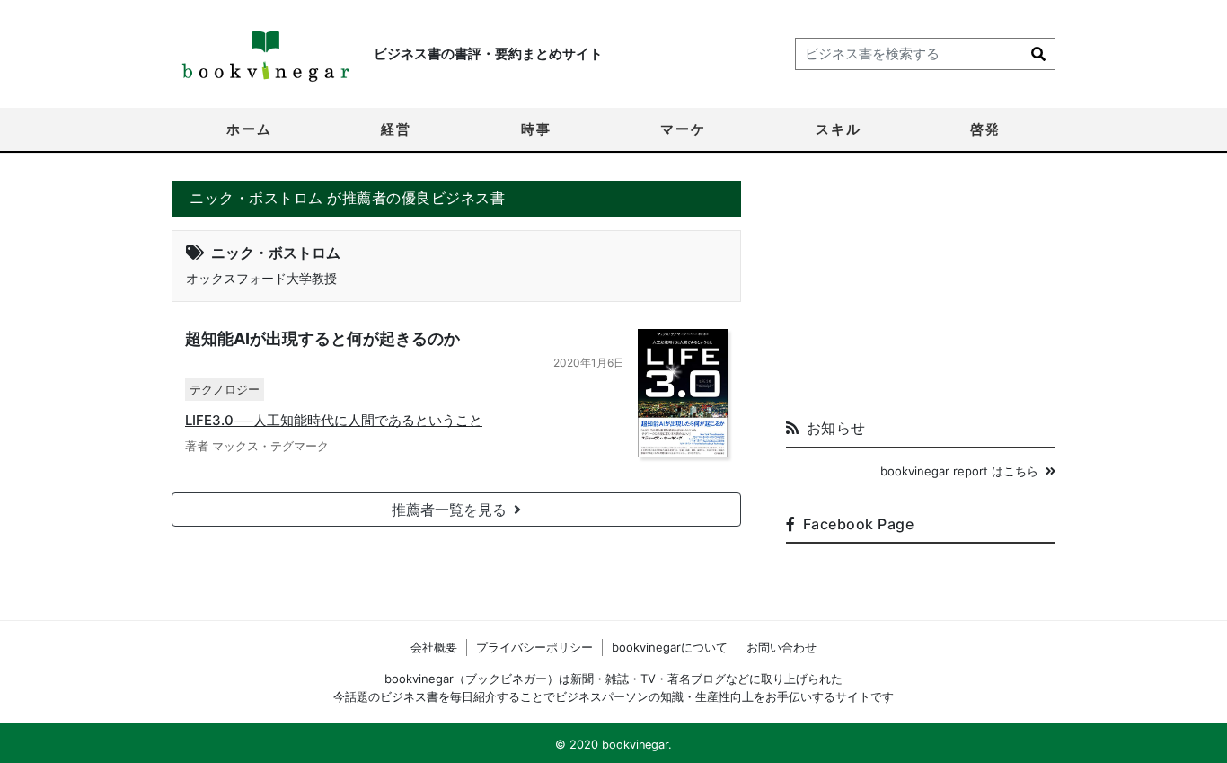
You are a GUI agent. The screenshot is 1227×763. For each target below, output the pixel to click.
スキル (838, 129)
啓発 (985, 129)
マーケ (683, 129)
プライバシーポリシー (534, 647)
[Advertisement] (920, 293)
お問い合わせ (781, 647)
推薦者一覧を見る (449, 510)
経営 (396, 129)
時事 (536, 129)
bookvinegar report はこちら (959, 471)
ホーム (249, 129)
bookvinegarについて (670, 647)
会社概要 (433, 647)
